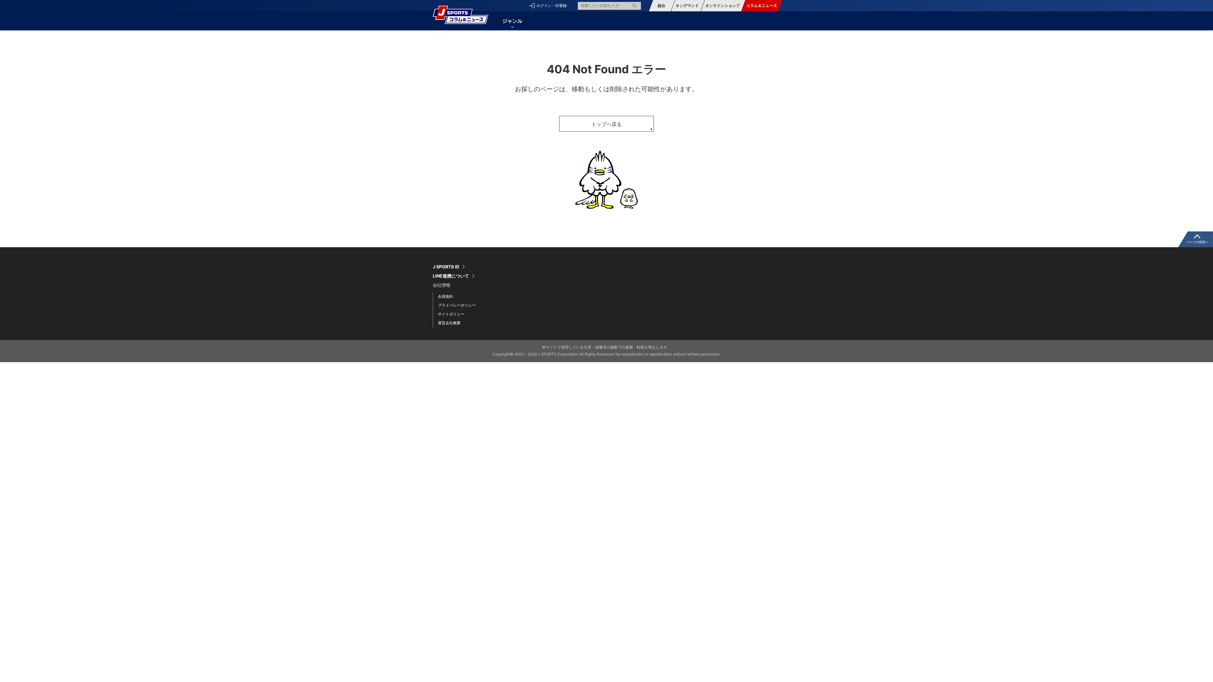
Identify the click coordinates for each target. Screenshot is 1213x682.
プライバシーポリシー (457, 305)
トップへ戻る (606, 124)
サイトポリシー (451, 314)
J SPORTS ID (446, 267)
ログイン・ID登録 (551, 5)
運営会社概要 (449, 322)
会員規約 (445, 296)
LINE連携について (451, 276)
